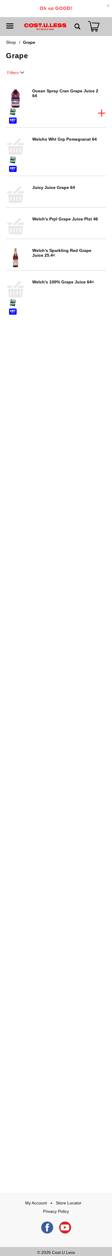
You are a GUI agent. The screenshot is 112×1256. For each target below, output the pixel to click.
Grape (29, 42)
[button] (101, 113)
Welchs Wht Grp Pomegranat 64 (64, 139)
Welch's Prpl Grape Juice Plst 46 (65, 219)
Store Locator (69, 1203)
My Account (36, 1203)
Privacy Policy (56, 1211)
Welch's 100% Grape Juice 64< (63, 282)
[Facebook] (47, 1228)
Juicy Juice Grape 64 (53, 187)
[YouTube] (65, 1228)
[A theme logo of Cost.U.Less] (45, 26)
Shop (11, 42)
